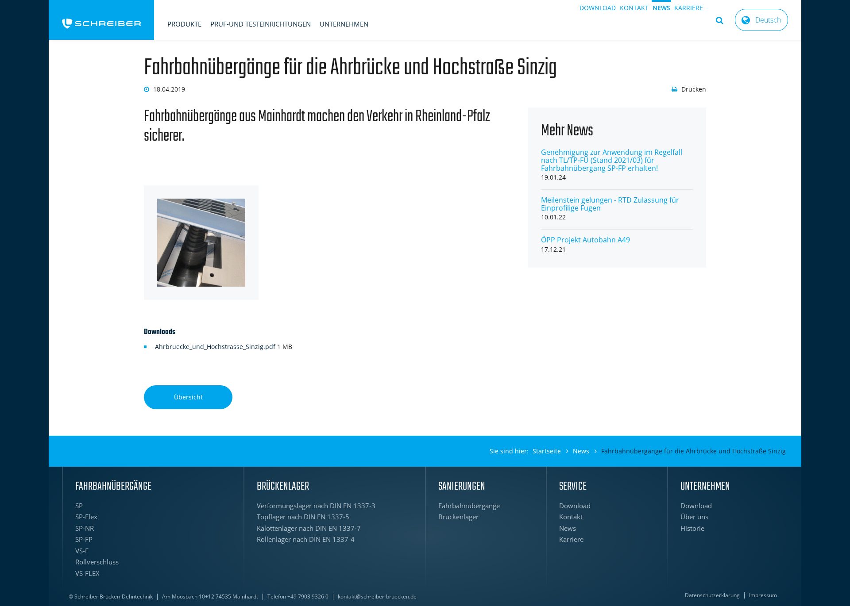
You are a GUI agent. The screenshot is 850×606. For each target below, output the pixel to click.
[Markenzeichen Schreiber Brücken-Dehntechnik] (101, 20)
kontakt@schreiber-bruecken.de (377, 596)
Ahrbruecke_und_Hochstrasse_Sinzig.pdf (216, 346)
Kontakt (634, 8)
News (661, 8)
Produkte (184, 23)
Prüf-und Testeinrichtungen (260, 23)
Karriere (688, 8)
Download (598, 8)
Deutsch (768, 20)
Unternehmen (344, 23)
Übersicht (188, 397)
